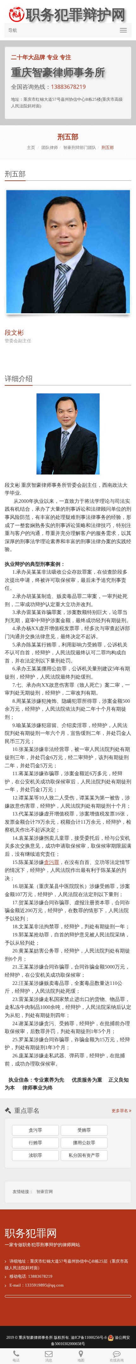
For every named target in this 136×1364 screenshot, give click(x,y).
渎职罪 (35, 1155)
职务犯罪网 (31, 1233)
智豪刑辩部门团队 (79, 147)
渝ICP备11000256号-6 (89, 1337)
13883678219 (68, 86)
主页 (31, 147)
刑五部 (108, 147)
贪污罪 (35, 1130)
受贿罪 (84, 1130)
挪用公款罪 (84, 1142)
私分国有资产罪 (84, 1155)
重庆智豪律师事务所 (36, 1337)
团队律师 (49, 147)
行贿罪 (35, 1142)
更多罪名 (120, 1110)
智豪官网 (44, 1191)
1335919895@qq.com (44, 1285)
